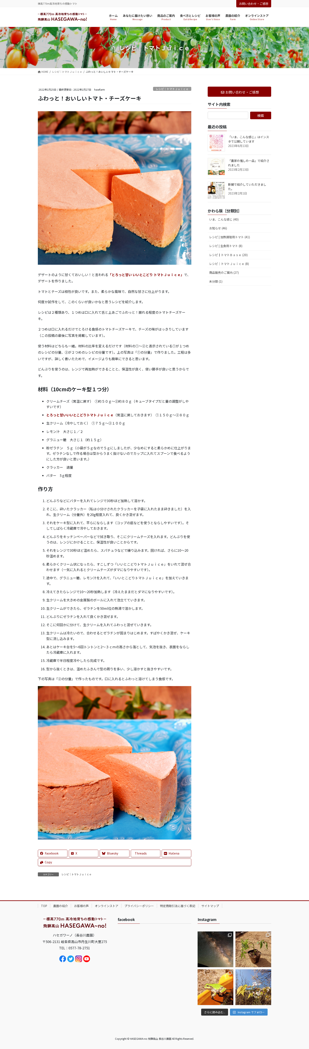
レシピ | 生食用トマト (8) (225, 246)
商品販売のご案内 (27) (224, 272)
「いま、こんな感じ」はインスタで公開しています (248, 139)
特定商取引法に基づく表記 (177, 906)
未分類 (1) (215, 281)
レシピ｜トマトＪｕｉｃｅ (172, 89)
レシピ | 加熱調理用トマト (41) (229, 237)
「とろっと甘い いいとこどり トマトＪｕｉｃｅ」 (146, 274)
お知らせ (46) (218, 228)
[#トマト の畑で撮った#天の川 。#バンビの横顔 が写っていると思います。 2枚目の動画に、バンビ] (215, 949)
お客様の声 (81, 906)
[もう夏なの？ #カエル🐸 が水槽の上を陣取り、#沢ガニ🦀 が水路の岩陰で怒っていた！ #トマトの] (215, 987)
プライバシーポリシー (139, 906)
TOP (44, 906)
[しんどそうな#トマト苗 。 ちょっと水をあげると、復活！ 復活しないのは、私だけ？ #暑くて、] (253, 949)
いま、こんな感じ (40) (224, 219)
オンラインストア (106, 906)
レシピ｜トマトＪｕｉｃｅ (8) (229, 264)
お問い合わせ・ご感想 (253, 3)
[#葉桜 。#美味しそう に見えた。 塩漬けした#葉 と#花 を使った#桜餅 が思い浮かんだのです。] (253, 987)
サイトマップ (210, 906)
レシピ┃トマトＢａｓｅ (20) (228, 255)
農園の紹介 (60, 906)
